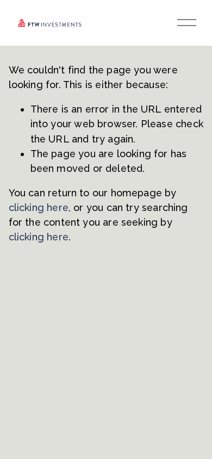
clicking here (38, 207)
